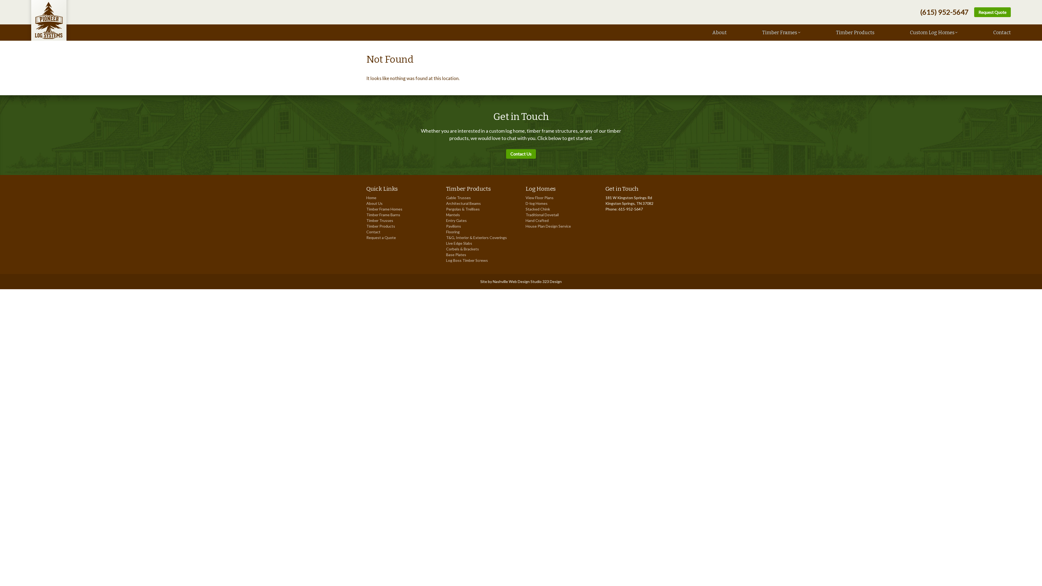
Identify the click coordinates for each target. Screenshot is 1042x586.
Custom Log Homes (932, 33)
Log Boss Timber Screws (467, 260)
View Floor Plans (540, 197)
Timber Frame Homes (384, 209)
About (719, 33)
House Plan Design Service (548, 226)
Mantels (453, 214)
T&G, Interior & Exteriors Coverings (476, 237)
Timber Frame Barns (383, 214)
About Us (374, 203)
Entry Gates (456, 220)
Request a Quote (381, 237)
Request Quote (992, 12)
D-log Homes (537, 203)
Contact (1002, 33)
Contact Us (521, 153)
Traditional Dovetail (542, 214)
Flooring (453, 232)
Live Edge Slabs (459, 243)
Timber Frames (779, 33)
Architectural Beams (463, 203)
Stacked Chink (538, 209)
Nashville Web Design (511, 281)
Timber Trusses (379, 220)
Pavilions (453, 226)
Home (371, 197)
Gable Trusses (458, 197)
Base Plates (456, 254)
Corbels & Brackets (462, 249)
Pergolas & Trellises (463, 209)
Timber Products (855, 33)
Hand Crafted (537, 220)
